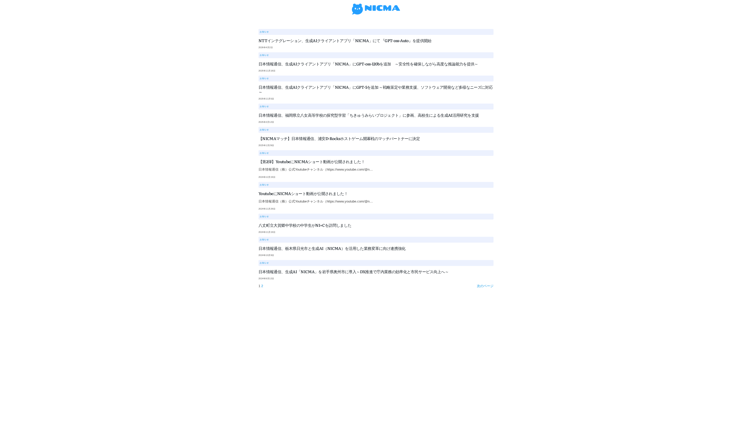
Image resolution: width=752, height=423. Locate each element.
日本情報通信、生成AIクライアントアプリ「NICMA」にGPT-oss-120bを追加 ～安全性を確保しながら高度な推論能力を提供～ (368, 63)
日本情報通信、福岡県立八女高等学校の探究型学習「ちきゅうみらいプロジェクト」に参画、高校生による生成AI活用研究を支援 (368, 115)
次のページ (485, 286)
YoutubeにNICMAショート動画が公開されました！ (303, 193)
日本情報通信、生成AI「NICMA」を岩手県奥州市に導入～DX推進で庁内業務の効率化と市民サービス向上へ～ (353, 271)
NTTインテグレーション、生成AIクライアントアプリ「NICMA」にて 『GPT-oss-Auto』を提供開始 (344, 40)
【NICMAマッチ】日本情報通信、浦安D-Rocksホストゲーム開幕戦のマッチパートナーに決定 (339, 138)
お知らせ (264, 32)
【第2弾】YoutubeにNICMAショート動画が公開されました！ (311, 161)
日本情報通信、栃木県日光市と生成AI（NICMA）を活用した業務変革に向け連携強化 (332, 248)
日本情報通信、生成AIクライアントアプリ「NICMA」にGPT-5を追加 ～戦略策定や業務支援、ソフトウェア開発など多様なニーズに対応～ (375, 89)
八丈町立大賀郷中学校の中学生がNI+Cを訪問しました (304, 225)
